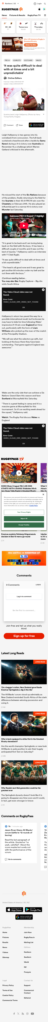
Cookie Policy (8, 995)
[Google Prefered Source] (35, 125)
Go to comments (13, 859)
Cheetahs (6, 203)
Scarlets (9, 200)
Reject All (24, 518)
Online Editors (15, 78)
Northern (27, 952)
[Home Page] (12, 9)
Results (5, 942)
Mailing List (28, 942)
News (4, 15)
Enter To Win (31, 45)
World (26, 962)
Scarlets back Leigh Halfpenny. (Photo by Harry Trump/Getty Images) (22, 115)
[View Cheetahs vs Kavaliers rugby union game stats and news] (8, 27)
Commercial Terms (9, 1000)
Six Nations (32, 194)
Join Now (28, 932)
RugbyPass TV (34, 15)
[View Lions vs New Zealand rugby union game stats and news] (23, 27)
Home (4, 932)
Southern (27, 957)
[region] (24, 511)
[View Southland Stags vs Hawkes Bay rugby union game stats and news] (38, 27)
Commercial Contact (29, 991)
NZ (25, 967)
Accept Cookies (24, 525)
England (30, 324)
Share (21, 125)
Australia (36, 143)
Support (27, 985)
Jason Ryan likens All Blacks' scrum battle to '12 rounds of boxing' (19, 833)
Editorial (27, 998)
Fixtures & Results (17, 15)
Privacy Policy (8, 985)
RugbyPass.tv (29, 937)
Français (27, 972)
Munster (6, 209)
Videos (5, 952)
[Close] (43, 494)
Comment (10, 125)
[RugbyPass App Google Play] (33, 910)
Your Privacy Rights (24, 512)
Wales (34, 417)
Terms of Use (7, 990)
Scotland (6, 398)
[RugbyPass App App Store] (14, 910)
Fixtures (5, 937)
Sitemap (5, 957)
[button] (45, 15)
